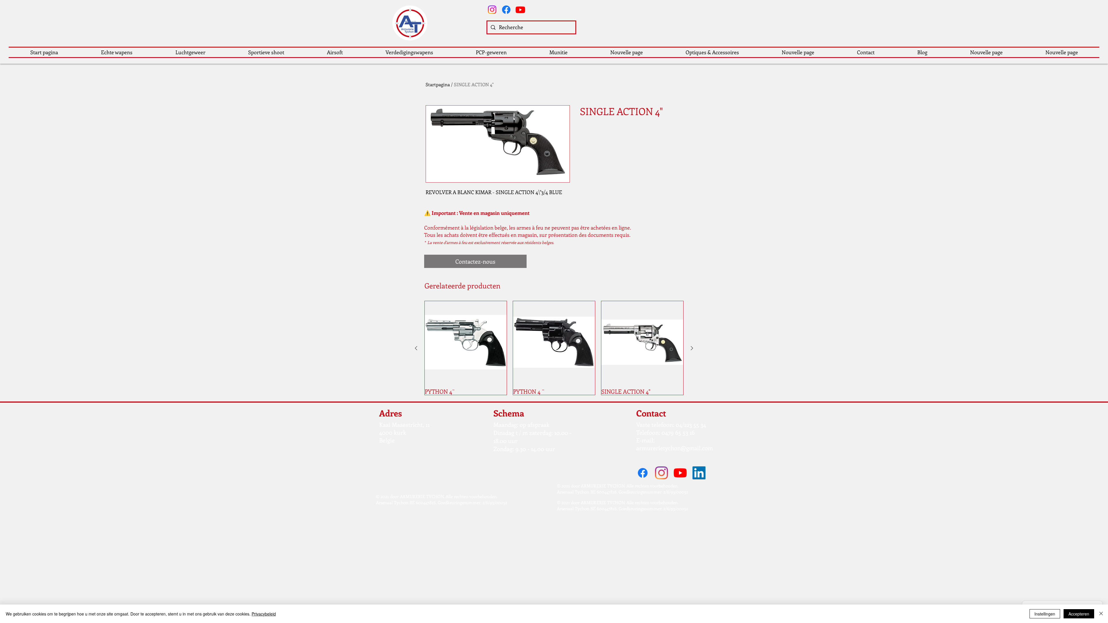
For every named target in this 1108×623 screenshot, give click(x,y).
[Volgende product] (691, 348)
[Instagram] (492, 9)
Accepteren (1078, 614)
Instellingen (1044, 614)
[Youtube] (520, 9)
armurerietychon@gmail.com (674, 448)
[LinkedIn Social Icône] (698, 472)
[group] (554, 348)
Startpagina (438, 84)
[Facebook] (506, 9)
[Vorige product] (416, 348)
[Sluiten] (1101, 613)
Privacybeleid (264, 614)
